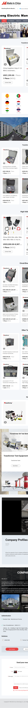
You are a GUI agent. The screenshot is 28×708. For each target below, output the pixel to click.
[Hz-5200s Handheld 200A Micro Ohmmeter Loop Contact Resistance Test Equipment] (10, 275)
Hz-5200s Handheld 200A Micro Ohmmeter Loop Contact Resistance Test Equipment (10, 285)
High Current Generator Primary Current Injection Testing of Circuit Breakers (10, 315)
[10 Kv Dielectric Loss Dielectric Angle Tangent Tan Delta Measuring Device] (10, 186)
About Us (18, 20)
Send (15, 687)
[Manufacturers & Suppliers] (11, 3)
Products (12, 20)
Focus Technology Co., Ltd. (19, 701)
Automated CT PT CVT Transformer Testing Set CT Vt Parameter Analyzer (10, 381)
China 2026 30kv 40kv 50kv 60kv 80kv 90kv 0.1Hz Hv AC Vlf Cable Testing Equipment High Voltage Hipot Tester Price (12, 238)
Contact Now (8, 82)
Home (4, 20)
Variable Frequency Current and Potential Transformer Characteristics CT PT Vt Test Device (10, 352)
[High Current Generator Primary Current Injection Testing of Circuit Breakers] (10, 304)
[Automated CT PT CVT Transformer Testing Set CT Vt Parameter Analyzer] (10, 371)
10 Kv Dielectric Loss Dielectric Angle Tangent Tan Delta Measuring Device (10, 196)
